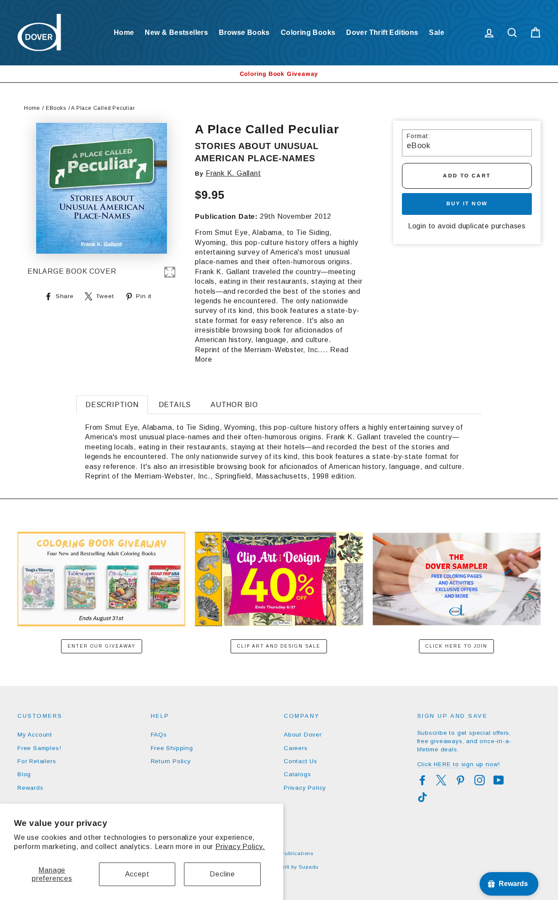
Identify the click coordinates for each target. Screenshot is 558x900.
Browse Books (244, 32)
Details (175, 404)
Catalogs (297, 774)
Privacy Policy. (240, 846)
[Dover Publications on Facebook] (422, 780)
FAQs (159, 734)
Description (112, 404)
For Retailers (36, 761)
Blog (24, 774)
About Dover (303, 734)
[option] (279, 74)
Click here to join (456, 646)
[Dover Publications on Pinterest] (460, 780)
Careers (296, 748)
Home (124, 32)
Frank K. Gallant (233, 173)
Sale (436, 32)
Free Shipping (172, 748)
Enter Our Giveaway (102, 646)
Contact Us (300, 761)
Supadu (309, 866)
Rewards (30, 788)
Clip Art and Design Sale (278, 646)
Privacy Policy (305, 788)
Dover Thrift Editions (382, 32)
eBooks (56, 108)
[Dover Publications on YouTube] (498, 780)
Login (417, 226)
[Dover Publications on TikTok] (422, 797)
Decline (222, 874)
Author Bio (234, 404)
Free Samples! (39, 748)
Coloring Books (308, 32)
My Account (34, 734)
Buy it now (467, 203)
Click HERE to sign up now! (458, 764)
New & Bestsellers (176, 32)
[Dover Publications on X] (441, 780)
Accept (137, 874)
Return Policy (171, 761)
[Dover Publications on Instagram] (479, 780)
